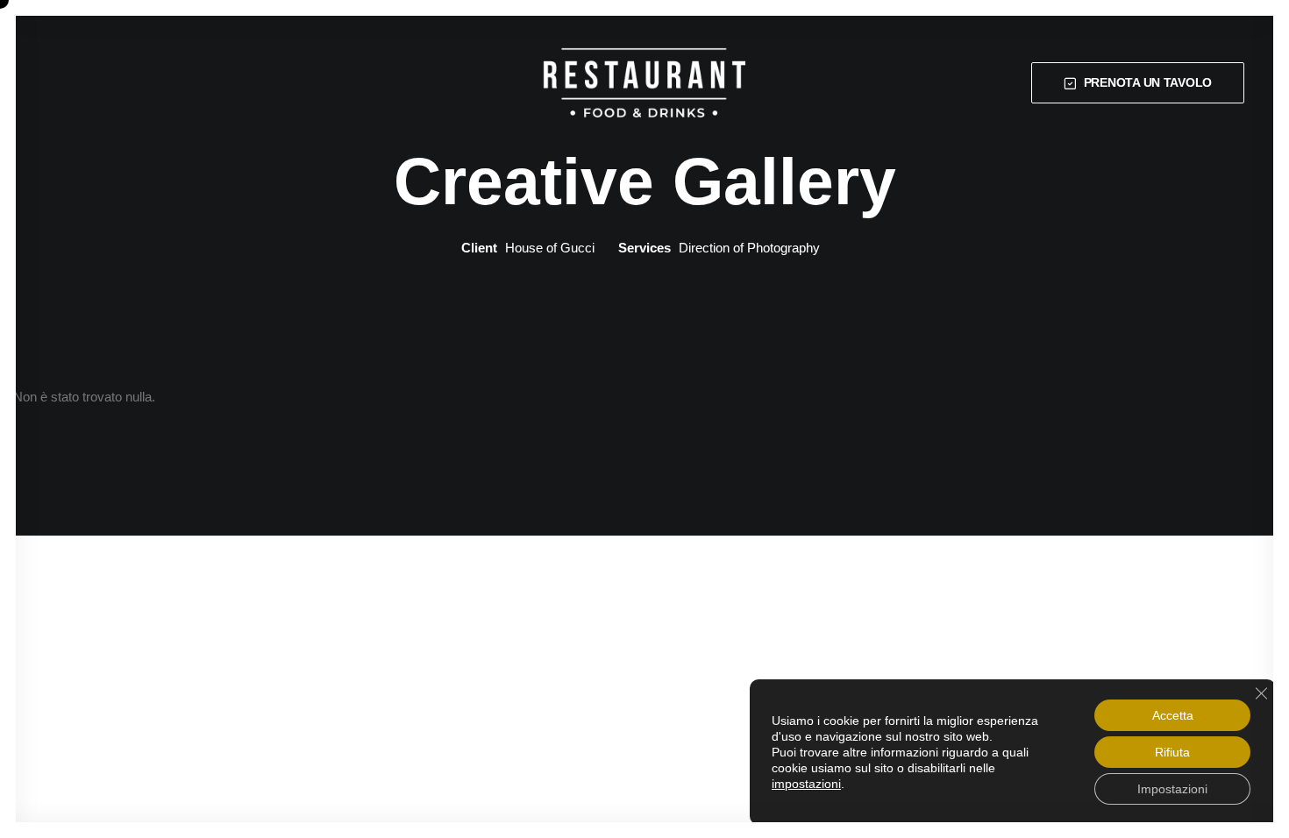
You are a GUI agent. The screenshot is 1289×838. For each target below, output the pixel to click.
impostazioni (806, 784)
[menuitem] (1133, 82)
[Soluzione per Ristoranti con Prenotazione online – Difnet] (644, 82)
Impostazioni (1172, 789)
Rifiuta (1172, 752)
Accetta (1172, 715)
